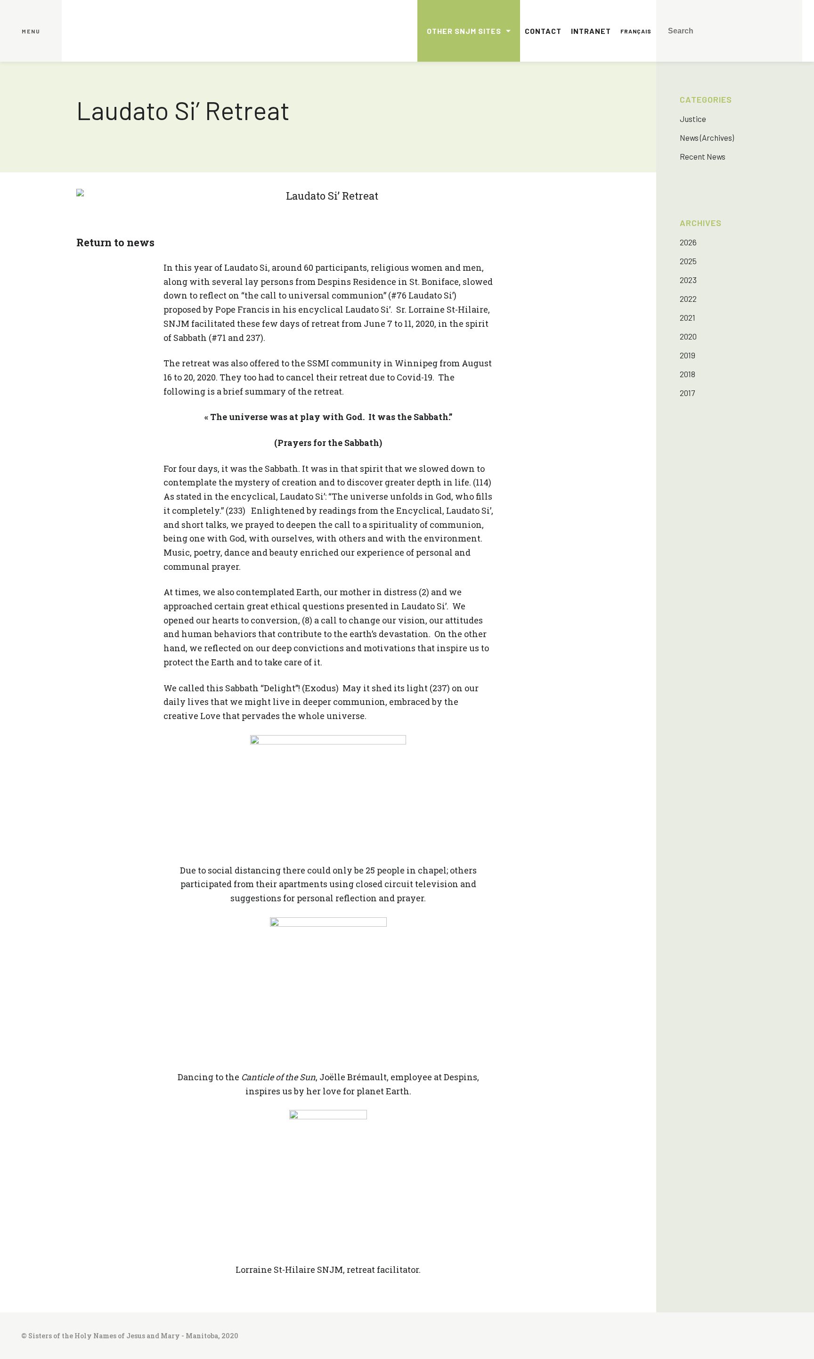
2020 (688, 336)
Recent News (702, 156)
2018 (687, 374)
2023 (688, 279)
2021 (687, 317)
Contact (543, 30)
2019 (687, 355)
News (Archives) (707, 137)
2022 (688, 298)
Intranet (591, 30)
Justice (693, 118)
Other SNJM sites (464, 30)
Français (635, 31)
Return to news (115, 242)
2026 (688, 242)
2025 (688, 261)
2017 (687, 392)
